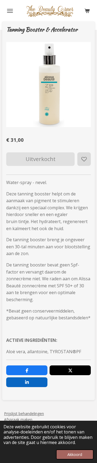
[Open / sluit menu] (10, 11)
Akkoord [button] (74, 454)
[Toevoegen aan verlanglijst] (84, 159)
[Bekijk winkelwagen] (87, 11)
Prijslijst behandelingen (24, 413)
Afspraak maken (18, 419)
